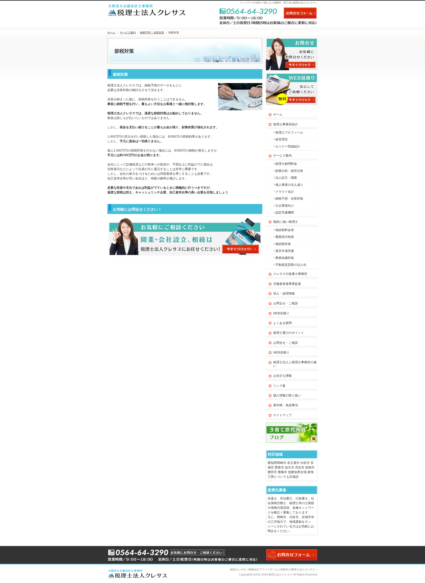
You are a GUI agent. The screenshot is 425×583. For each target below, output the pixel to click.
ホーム (277, 114)
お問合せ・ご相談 (285, 303)
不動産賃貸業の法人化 (290, 264)
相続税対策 (283, 244)
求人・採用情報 (284, 293)
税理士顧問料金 (286, 163)
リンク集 (279, 385)
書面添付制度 (284, 237)
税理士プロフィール (289, 132)
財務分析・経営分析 (289, 171)
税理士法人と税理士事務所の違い (295, 364)
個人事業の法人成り (289, 185)
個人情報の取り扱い (287, 395)
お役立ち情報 (282, 375)
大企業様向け (284, 205)
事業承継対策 (284, 258)
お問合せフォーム (300, 13)
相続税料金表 (284, 230)
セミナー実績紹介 (287, 146)
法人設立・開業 (286, 177)
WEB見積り (281, 313)
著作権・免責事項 (285, 405)
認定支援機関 (284, 212)
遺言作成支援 (284, 251)
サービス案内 (282, 155)
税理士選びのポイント (288, 332)
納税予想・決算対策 (289, 198)
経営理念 (281, 139)
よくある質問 (282, 323)
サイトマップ (282, 415)
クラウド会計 (284, 191)
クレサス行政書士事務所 (290, 274)
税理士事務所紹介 (285, 124)
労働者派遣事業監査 (287, 284)
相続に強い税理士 (285, 221)
